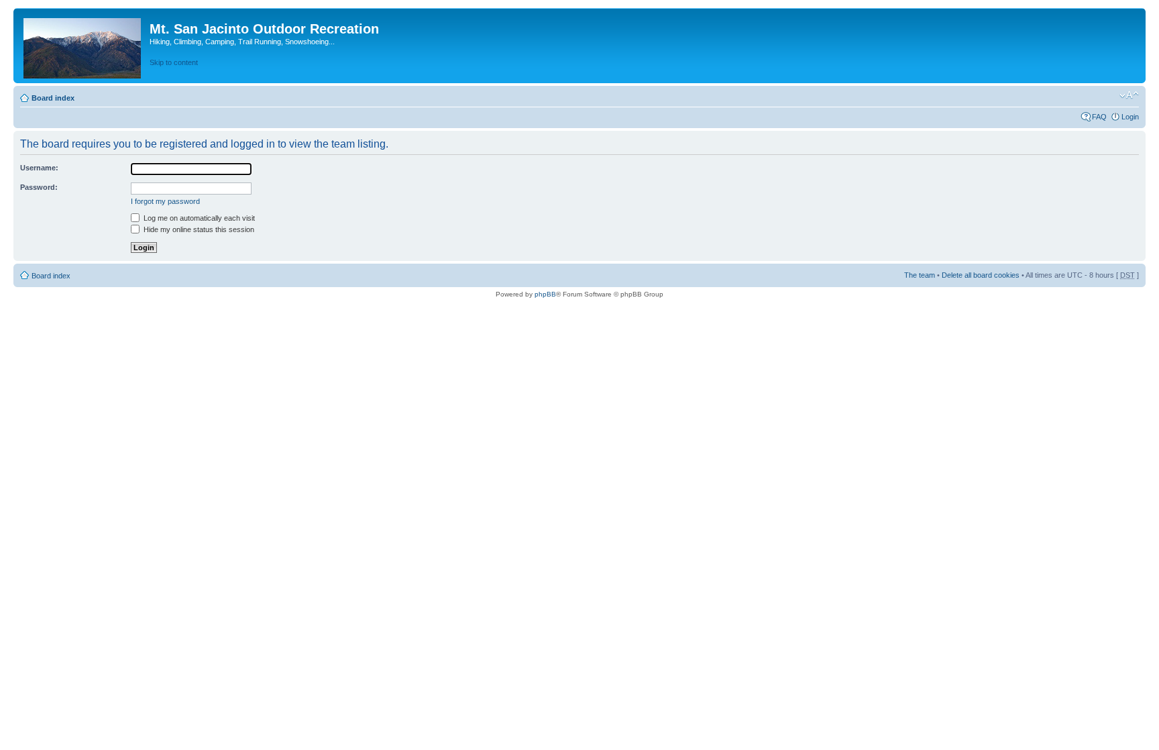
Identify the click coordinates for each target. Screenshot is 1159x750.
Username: (39, 168)
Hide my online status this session (198, 229)
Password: (39, 187)
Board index (53, 98)
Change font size (1129, 95)
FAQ (1099, 117)
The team (919, 275)
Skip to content (174, 62)
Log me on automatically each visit (198, 218)
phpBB (545, 294)
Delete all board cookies (980, 275)
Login (1130, 117)
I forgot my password (165, 201)
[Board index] (83, 45)
